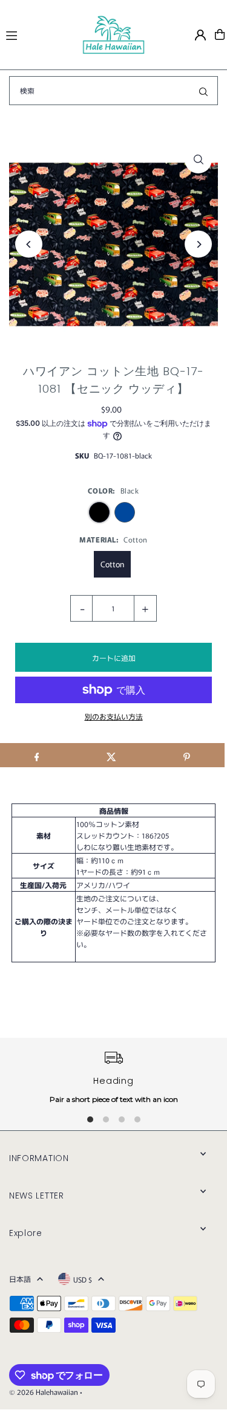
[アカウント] (200, 35)
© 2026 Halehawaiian (43, 1391)
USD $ (82, 1279)
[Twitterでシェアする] (112, 755)
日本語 (20, 1278)
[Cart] (220, 34)
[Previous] (28, 244)
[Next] (198, 244)
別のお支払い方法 (114, 716)
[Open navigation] (38, 33)
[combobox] (113, 90)
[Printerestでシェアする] (187, 755)
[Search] (203, 90)
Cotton (112, 564)
